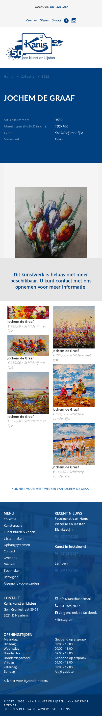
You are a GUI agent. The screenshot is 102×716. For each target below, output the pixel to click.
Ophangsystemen (17, 545)
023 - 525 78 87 (69, 605)
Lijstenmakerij (14, 538)
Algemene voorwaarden (21, 583)
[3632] (51, 222)
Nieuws (44, 20)
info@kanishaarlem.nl (75, 598)
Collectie (10, 519)
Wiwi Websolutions (54, 709)
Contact (56, 20)
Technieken (12, 570)
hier (12, 680)
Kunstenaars (13, 525)
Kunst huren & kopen (19, 532)
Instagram (65, 619)
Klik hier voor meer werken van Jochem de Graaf (51, 489)
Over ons (31, 20)
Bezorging (11, 577)
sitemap (10, 705)
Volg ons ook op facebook (77, 612)
